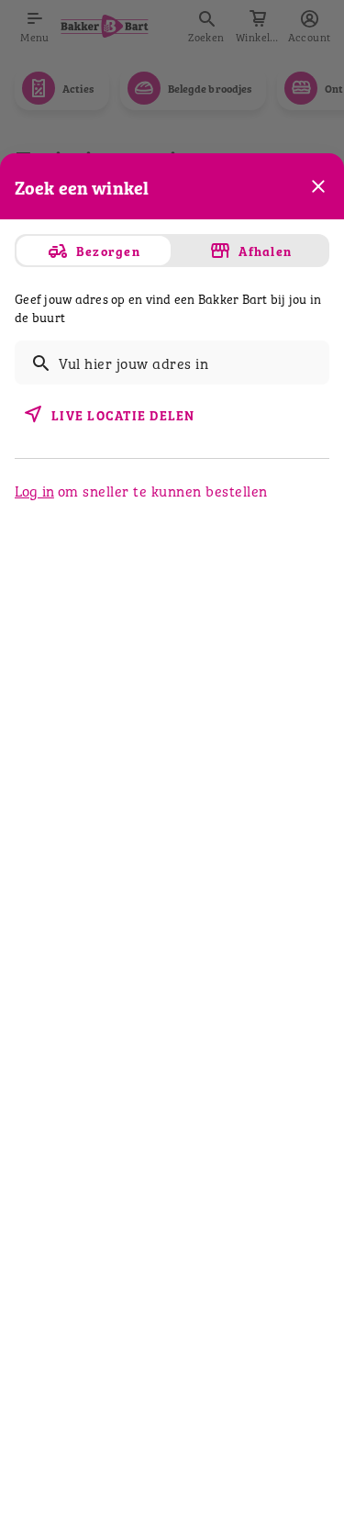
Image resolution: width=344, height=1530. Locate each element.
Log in (34, 490)
